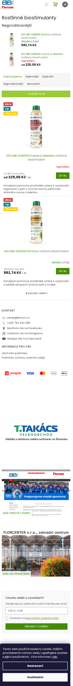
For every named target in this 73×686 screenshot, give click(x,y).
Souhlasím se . (34, 618)
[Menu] (65, 4)
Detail (63, 175)
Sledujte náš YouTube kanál (24, 338)
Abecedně (33, 84)
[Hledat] (46, 4)
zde (54, 657)
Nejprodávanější (13, 84)
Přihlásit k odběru (36, 626)
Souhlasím (35, 677)
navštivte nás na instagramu (25, 333)
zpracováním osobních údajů (42, 618)
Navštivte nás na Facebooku (24, 328)
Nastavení (35, 666)
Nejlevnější (32, 76)
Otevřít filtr (36, 94)
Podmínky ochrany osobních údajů (23, 357)
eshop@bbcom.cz (18, 317)
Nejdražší (47, 76)
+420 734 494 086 (18, 323)
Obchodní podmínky (14, 353)
